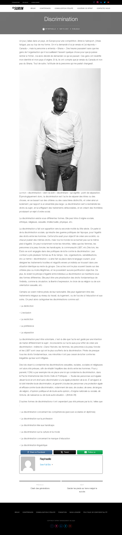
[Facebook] (94, 2)
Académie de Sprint (85, 8)
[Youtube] (108, 2)
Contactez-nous (103, 8)
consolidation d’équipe (64, 8)
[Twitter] (105, 2)
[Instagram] (97, 2)
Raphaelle (52, 29)
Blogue (25, 2)
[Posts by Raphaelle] (43, 29)
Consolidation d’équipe (45, 512)
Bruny (33, 8)
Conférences (45, 8)
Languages (35, 2)
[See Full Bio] (52, 465)
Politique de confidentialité (95, 512)
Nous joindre (75, 512)
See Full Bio (45, 464)
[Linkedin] (101, 2)
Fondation (16, 2)
